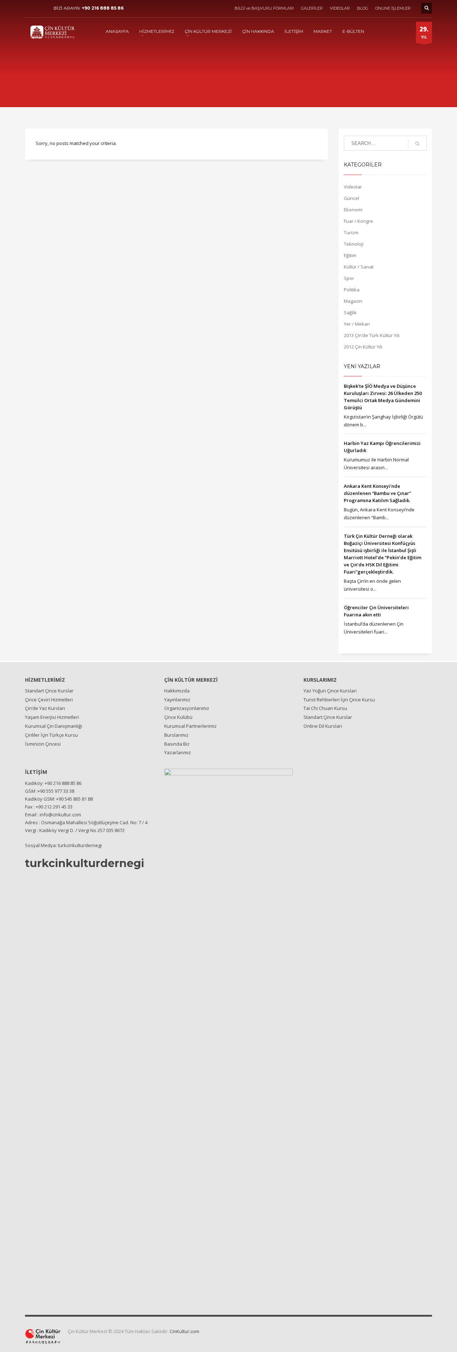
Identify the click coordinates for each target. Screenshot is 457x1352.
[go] (417, 143)
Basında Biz (177, 744)
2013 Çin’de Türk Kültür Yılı (372, 335)
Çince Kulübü (178, 717)
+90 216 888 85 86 (103, 8)
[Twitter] (41, 8)
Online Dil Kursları (322, 726)
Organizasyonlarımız (186, 708)
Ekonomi (353, 209)
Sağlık (350, 312)
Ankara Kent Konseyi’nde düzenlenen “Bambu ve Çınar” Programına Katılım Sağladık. (377, 493)
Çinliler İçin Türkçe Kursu (51, 735)
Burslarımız (176, 735)
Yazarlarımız (177, 752)
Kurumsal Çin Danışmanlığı (53, 726)
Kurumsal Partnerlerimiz (190, 726)
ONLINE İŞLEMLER (393, 8)
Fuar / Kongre (358, 221)
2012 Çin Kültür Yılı (363, 347)
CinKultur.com (184, 1331)
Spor (349, 278)
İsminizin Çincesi (43, 744)
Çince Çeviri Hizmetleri (49, 699)
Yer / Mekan (357, 324)
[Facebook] (30, 8)
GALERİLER (312, 8)
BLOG (362, 8)
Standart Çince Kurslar (49, 690)
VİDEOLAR (340, 8)
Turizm (351, 232)
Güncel (351, 198)
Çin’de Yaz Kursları (45, 708)
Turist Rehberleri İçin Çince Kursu (339, 699)
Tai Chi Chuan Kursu (325, 708)
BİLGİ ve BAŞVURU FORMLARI (264, 8)
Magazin (353, 301)
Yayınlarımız (177, 699)
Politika (352, 289)
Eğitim (350, 255)
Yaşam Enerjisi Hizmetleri (52, 717)
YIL (424, 32)
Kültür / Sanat (358, 267)
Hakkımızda (177, 690)
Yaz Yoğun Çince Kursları (330, 690)
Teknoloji (353, 244)
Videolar (353, 187)
